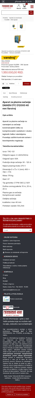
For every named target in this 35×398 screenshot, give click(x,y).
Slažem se (10, 394)
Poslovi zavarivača (16, 299)
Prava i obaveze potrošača (11, 243)
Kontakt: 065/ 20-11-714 (24, 1)
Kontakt (5, 281)
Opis (4, 93)
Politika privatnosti (8, 263)
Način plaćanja (7, 246)
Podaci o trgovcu (8, 284)
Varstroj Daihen (14, 66)
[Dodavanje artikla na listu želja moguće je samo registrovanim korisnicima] (7, 83)
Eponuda (16, 307)
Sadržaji (5, 97)
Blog (4, 278)
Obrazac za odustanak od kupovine (16, 252)
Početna (5, 18)
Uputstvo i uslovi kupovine (11, 240)
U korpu (26, 83)
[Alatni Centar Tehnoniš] (7, 6)
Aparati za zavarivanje (15, 18)
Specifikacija (13, 93)
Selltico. (17, 380)
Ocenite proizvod (16, 97)
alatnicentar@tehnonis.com (11, 290)
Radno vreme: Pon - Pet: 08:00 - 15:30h (15, 287)
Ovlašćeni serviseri (9, 260)
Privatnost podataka (22, 394)
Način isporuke (8, 249)
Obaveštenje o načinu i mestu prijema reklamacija (15, 266)
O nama (5, 275)
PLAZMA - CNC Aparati (11, 19)
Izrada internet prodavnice (20, 378)
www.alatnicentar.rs (13, 329)
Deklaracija (23, 93)
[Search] (31, 13)
